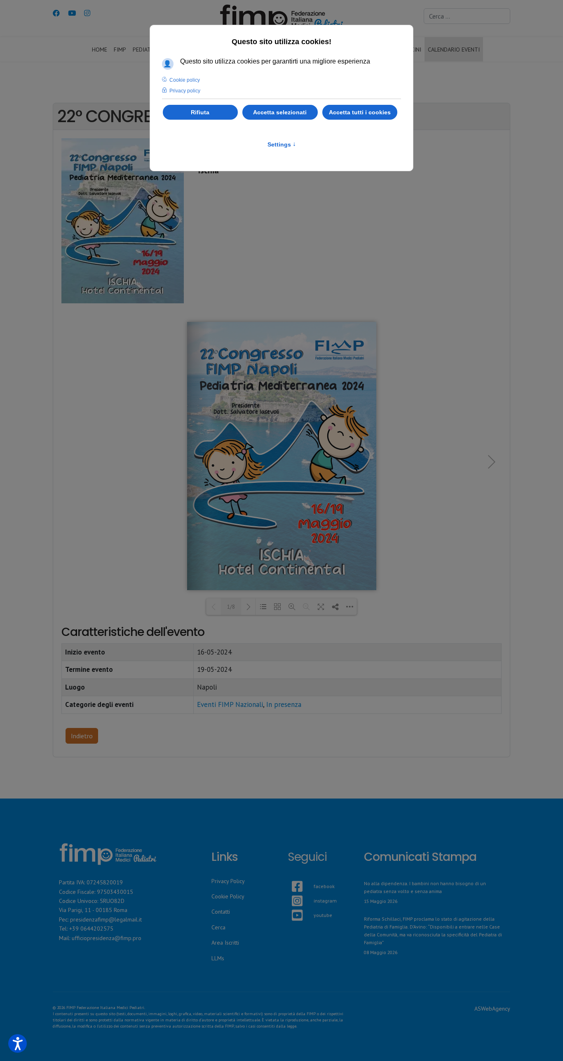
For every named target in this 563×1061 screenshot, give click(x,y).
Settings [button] (281, 144)
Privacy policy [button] (184, 91)
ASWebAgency (492, 1008)
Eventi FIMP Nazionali (230, 704)
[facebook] (292, 876)
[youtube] (292, 905)
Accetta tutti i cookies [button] (360, 112)
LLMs (217, 958)
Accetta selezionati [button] (280, 112)
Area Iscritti (225, 942)
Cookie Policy (227, 896)
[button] (17, 1043)
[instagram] (292, 891)
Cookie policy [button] (184, 80)
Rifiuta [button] (200, 112)
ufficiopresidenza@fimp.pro (106, 938)
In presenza (283, 704)
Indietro (82, 736)
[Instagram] (87, 13)
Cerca (218, 927)
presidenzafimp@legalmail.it (106, 919)
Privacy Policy (228, 881)
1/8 (231, 606)
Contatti (220, 911)
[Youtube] (72, 13)
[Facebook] (56, 13)
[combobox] (467, 16)
